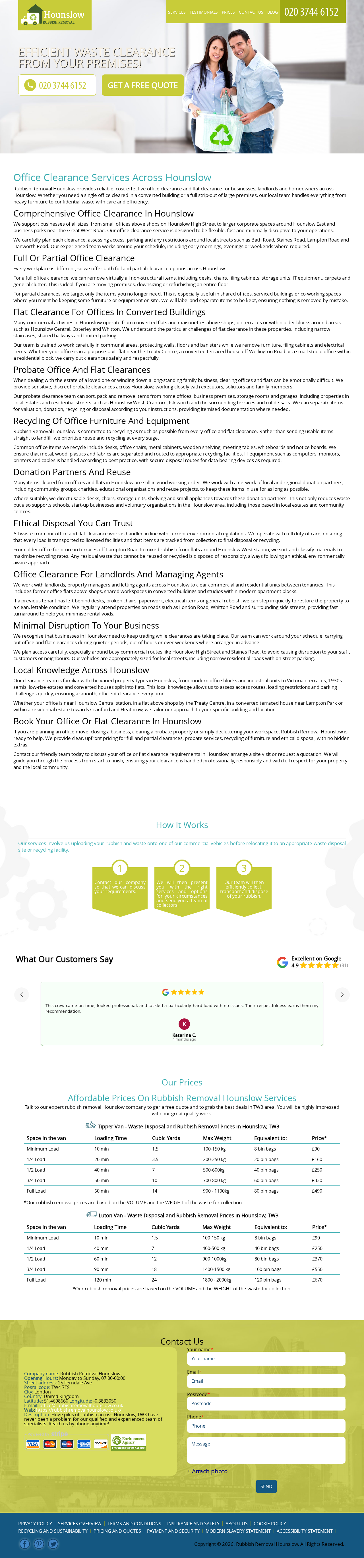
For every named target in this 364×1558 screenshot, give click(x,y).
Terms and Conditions (134, 1523)
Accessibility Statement (305, 1531)
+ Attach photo (207, 1471)
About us (237, 1523)
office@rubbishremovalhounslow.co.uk (81, 1405)
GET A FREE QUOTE (143, 85)
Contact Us (251, 12)
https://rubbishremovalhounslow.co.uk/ (78, 1410)
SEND (266, 1486)
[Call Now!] (312, 11)
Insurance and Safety (193, 1523)
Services (177, 12)
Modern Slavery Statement (238, 1531)
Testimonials (204, 12)
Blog (272, 12)
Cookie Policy (270, 1523)
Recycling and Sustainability (53, 1531)
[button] (21, 994)
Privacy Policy (35, 1523)
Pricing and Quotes (117, 1531)
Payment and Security (173, 1531)
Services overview (80, 1523)
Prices (228, 12)
